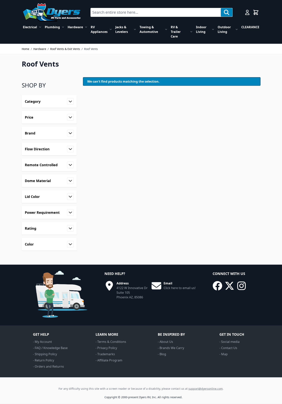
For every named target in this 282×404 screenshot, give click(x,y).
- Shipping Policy (45, 354)
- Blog (162, 354)
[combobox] (156, 12)
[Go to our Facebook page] (217, 286)
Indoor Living (201, 29)
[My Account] (247, 12)
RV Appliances (99, 29)
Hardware (75, 27)
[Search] (226, 12)
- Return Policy (43, 360)
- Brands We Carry (171, 348)
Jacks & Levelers (121, 29)
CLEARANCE (250, 27)
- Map (223, 354)
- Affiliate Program (109, 360)
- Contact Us (228, 348)
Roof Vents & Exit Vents (65, 49)
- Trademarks (105, 354)
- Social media (229, 342)
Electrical (30, 27)
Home (25, 49)
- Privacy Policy (106, 348)
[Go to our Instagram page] (241, 286)
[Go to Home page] (51, 12)
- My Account (42, 342)
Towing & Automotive (149, 29)
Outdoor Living (224, 29)
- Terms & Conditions (111, 342)
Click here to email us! (180, 288)
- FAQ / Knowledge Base (50, 348)
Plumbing (52, 27)
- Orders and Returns (48, 366)
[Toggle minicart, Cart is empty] (256, 12)
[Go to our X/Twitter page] (229, 286)
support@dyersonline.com (205, 388)
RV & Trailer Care (176, 32)
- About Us (165, 342)
